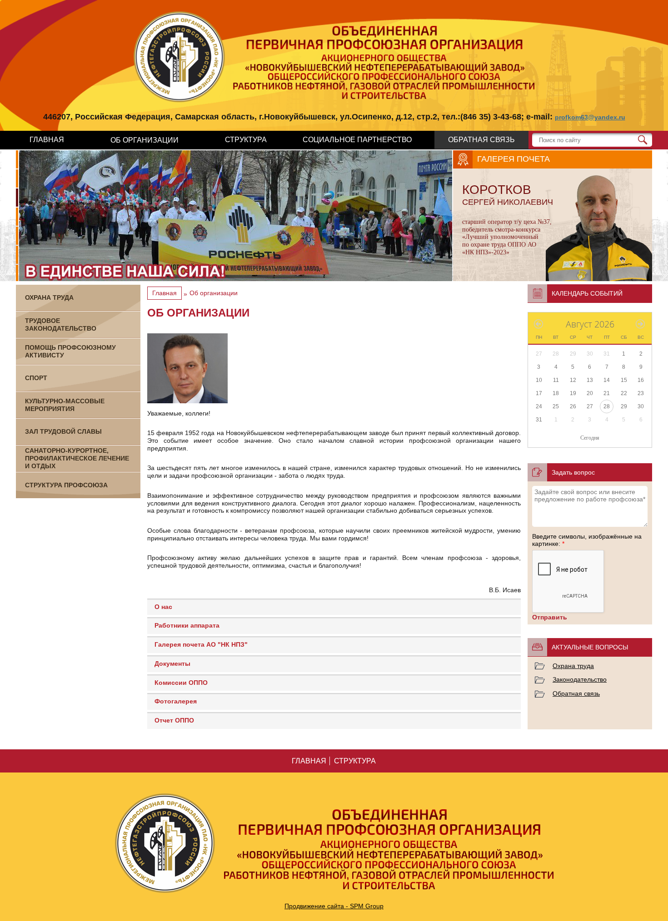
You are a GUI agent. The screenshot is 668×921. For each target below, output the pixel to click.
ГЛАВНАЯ (47, 140)
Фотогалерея (176, 701)
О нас (163, 606)
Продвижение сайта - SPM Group (334, 906)
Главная (164, 293)
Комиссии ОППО (181, 682)
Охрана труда (573, 665)
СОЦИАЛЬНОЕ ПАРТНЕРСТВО (357, 140)
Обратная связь (576, 693)
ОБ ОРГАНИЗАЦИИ (144, 140)
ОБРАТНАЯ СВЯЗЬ (481, 140)
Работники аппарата (187, 625)
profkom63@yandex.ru (590, 117)
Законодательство (580, 679)
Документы (172, 663)
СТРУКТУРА (246, 140)
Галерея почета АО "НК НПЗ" (201, 644)
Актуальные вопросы (590, 647)
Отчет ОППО (174, 720)
